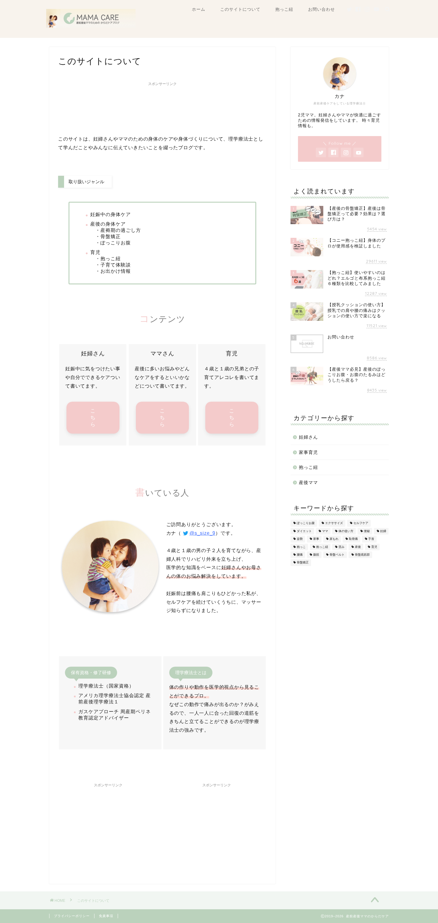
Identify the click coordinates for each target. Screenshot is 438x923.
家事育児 (308, 452)
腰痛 (300, 554)
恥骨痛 (353, 539)
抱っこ (301, 546)
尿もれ (334, 539)
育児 (374, 546)
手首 (371, 539)
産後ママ (308, 482)
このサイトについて (240, 9)
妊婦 (383, 531)
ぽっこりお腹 (306, 523)
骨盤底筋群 (362, 554)
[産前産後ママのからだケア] (91, 26)
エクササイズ (334, 523)
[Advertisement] (162, 107)
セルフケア (360, 523)
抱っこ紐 (284, 9)
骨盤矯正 (303, 562)
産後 (358, 546)
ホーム (198, 9)
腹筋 (316, 554)
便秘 (367, 531)
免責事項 (106, 916)
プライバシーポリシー (72, 916)
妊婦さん (308, 437)
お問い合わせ (321, 9)
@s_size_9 (202, 533)
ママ (325, 531)
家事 (316, 539)
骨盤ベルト (337, 554)
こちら (93, 417)
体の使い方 (345, 531)
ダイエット (304, 531)
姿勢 (300, 539)
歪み (341, 546)
